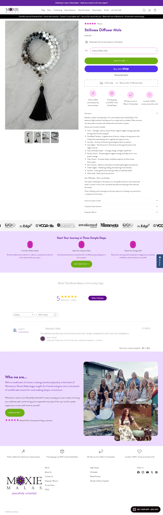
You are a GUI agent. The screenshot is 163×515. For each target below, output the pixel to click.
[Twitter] (151, 472)
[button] (145, 509)
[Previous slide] (6, 3)
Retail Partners (95, 476)
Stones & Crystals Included (93, 201)
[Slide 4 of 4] (55, 137)
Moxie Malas (14, 512)
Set (86, 50)
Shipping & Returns (90, 212)
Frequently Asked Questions (93, 206)
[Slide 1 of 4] (29, 137)
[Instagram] (142, 472)
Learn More (14, 412)
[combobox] (24, 315)
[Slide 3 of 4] (46, 137)
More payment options (121, 75)
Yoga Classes (94, 467)
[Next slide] (155, 3)
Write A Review (97, 298)
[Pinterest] (156, 472)
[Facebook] (138, 472)
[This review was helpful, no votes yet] (143, 348)
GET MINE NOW (80, 264)
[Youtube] (147, 472)
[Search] (144, 10)
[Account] (149, 10)
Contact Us (49, 476)
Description (88, 113)
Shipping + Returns (51, 481)
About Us (48, 472)
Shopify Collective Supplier (99, 481)
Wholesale (93, 472)
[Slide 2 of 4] (37, 137)
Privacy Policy (50, 485)
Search (47, 467)
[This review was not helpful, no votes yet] (147, 348)
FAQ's (47, 489)
